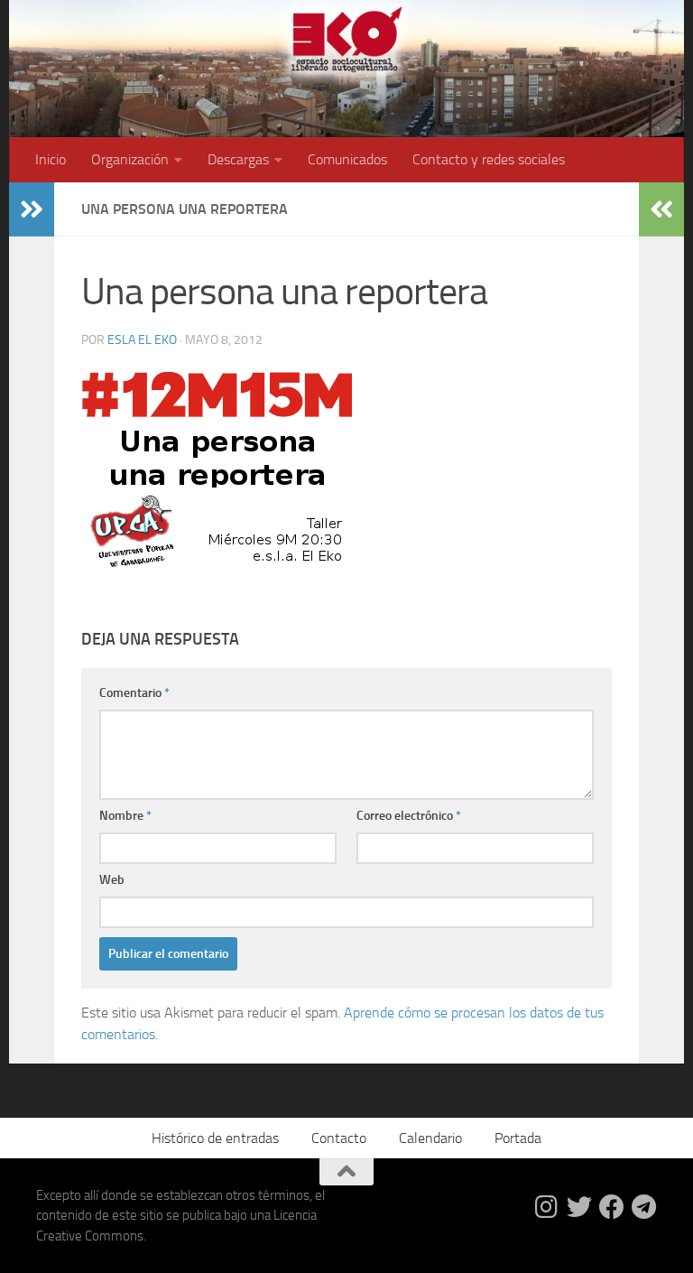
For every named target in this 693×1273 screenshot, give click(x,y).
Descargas (238, 159)
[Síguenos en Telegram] (644, 1207)
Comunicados (347, 159)
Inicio (50, 159)
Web (112, 879)
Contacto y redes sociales (488, 159)
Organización (130, 159)
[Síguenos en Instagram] (546, 1207)
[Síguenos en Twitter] (579, 1207)
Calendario (430, 1138)
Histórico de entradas (215, 1138)
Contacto (338, 1138)
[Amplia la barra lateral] (31, 209)
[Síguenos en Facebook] (611, 1207)
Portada (517, 1138)
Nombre (125, 815)
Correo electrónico (408, 815)
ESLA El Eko (142, 340)
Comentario (134, 693)
